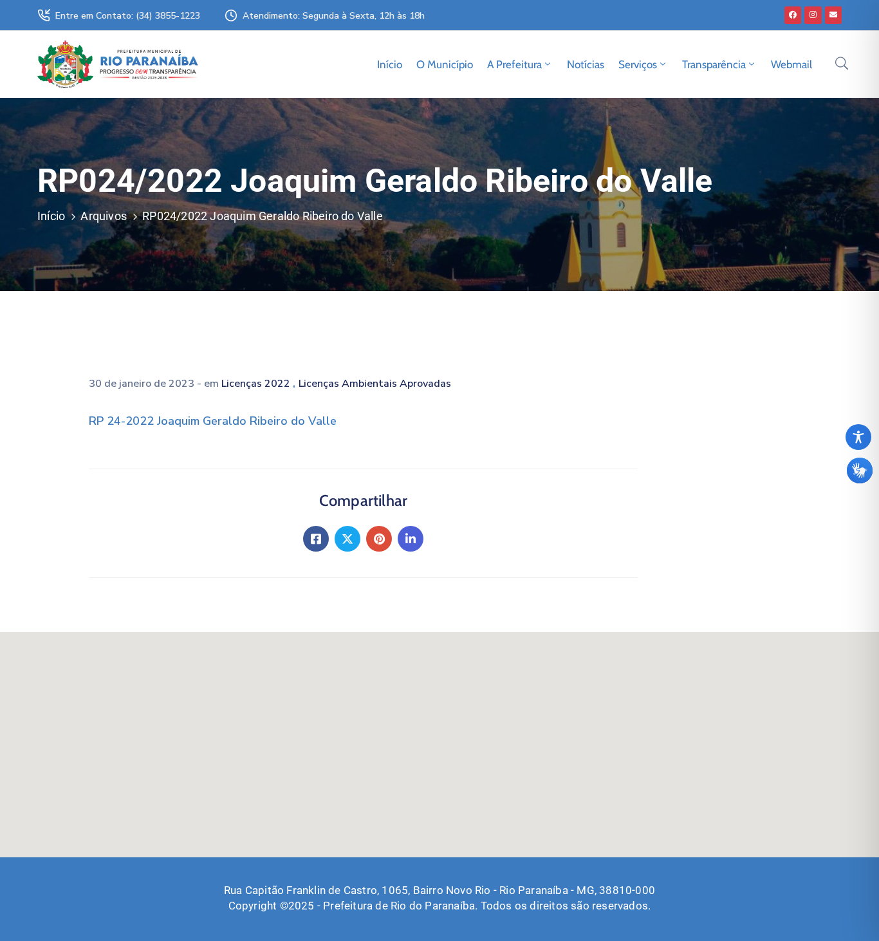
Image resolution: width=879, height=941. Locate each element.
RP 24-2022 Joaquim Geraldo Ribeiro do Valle (213, 421)
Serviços (637, 64)
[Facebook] (792, 14)
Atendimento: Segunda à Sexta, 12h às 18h (334, 16)
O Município (444, 64)
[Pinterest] (379, 539)
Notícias (585, 64)
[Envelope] (833, 14)
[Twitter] (347, 539)
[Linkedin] (410, 539)
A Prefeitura (514, 64)
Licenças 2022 (257, 384)
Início (389, 64)
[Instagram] (812, 14)
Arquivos (103, 216)
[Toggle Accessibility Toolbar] (858, 437)
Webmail (791, 64)
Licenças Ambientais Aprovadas (375, 384)
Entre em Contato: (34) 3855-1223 (127, 16)
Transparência (714, 64)
